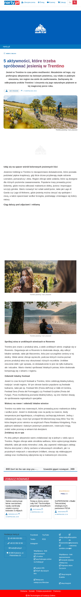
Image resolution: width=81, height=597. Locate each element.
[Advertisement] (40, 149)
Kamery (52, 2)
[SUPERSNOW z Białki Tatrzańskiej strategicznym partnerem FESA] (65, 492)
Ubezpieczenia (29, 2)
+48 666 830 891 (15, 538)
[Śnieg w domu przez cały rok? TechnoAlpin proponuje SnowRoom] (40, 492)
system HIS (39, 568)
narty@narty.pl (16, 548)
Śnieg (41, 2)
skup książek (66, 583)
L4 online (39, 556)
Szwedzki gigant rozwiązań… (57, 469)
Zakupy (63, 2)
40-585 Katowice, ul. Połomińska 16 (16, 554)
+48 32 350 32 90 (16, 543)
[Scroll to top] (78, 594)
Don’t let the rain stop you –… (24, 469)
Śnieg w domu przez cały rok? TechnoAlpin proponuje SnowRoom (40, 503)
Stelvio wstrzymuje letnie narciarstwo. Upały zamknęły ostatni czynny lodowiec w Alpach (14, 506)
